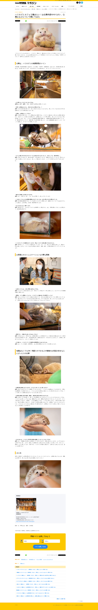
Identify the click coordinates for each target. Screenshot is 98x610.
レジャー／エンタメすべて (48, 559)
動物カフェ (22, 563)
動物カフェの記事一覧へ (61, 598)
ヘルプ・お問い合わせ (56, 605)
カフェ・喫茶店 (39, 559)
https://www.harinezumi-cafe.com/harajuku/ (25, 521)
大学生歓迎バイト (32, 559)
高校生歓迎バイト (24, 559)
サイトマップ (62, 605)
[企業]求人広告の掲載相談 (79, 605)
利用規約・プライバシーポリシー (70, 605)
